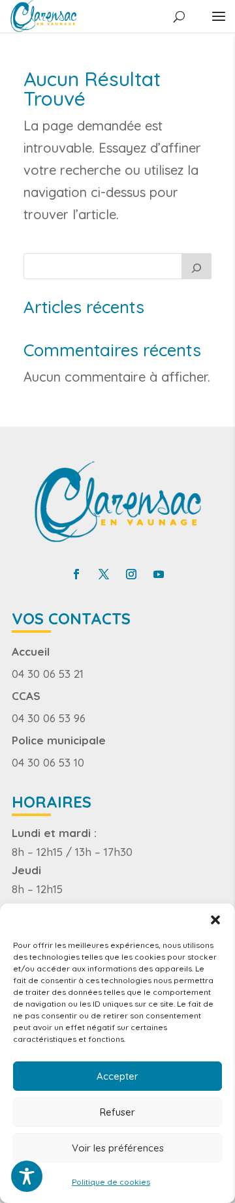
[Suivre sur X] (103, 574)
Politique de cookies (111, 1182)
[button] (215, 919)
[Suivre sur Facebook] (76, 574)
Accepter (117, 1076)
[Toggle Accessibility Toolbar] (27, 1176)
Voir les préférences (118, 1148)
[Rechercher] (196, 266)
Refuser (117, 1112)
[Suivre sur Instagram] (131, 574)
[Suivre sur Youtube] (158, 574)
